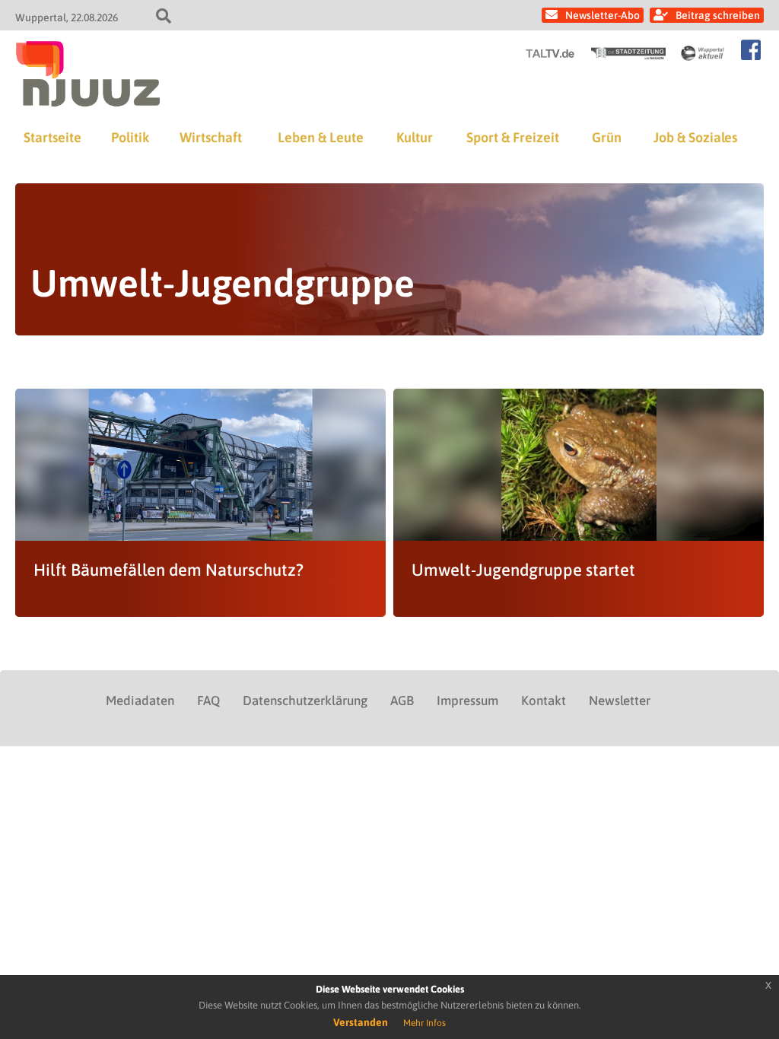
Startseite (52, 137)
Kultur (414, 137)
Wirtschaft (211, 137)
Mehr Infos (424, 1023)
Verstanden (360, 1022)
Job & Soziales (695, 137)
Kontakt (543, 700)
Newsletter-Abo (602, 15)
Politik (130, 137)
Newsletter (619, 700)
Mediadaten (140, 700)
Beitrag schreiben (718, 15)
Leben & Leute (321, 137)
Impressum (467, 700)
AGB (402, 700)
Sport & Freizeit (512, 137)
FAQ (208, 700)
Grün (607, 137)
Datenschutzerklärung (305, 700)
